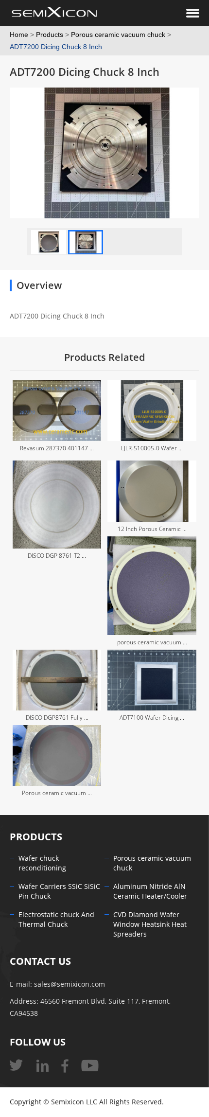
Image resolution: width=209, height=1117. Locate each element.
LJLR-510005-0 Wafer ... (152, 448)
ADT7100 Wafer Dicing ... (152, 717)
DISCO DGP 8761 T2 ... (57, 555)
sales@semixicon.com (69, 984)
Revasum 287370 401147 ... (57, 448)
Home (19, 34)
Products (49, 34)
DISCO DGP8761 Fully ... (57, 717)
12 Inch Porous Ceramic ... (152, 529)
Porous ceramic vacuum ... (57, 793)
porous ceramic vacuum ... (152, 642)
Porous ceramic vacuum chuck (118, 34)
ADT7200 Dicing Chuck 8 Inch (56, 47)
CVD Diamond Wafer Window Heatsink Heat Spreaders (150, 925)
